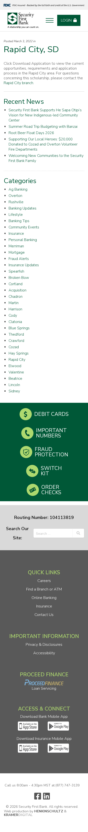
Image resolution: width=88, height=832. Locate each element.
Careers (44, 580)
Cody (13, 315)
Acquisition (17, 290)
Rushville (16, 202)
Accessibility (44, 653)
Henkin (48, 811)
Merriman (16, 246)
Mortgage (17, 252)
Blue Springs (19, 328)
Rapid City (17, 359)
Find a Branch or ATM (44, 589)
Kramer (18, 815)
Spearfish (16, 271)
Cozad (14, 347)
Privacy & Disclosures (44, 644)
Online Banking (44, 597)
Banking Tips (19, 220)
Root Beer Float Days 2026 (31, 132)
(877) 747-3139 (67, 785)
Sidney (14, 391)
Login (66, 20)
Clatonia (15, 321)
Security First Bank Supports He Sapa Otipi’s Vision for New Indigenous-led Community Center (45, 115)
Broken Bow (19, 277)
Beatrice (15, 378)
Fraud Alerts (19, 258)
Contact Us (44, 614)
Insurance (16, 233)
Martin (14, 302)
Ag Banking (18, 189)
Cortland (15, 284)
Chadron (15, 296)
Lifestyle (16, 214)
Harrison (15, 309)
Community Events (24, 227)
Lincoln (14, 384)
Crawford (16, 340)
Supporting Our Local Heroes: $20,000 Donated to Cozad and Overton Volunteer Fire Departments (43, 144)
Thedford (16, 334)
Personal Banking (23, 239)
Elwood (15, 365)
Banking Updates (22, 208)
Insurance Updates (24, 265)
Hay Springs (19, 353)
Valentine (16, 372)
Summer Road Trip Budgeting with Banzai (43, 126)
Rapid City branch (18, 83)
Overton (15, 195)
